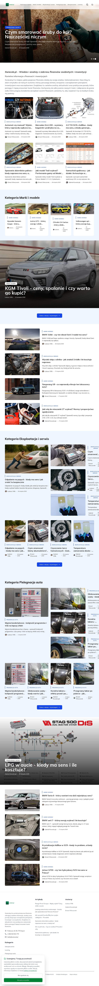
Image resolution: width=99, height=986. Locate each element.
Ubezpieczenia (71, 4)
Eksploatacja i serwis (49, 4)
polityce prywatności (30, 971)
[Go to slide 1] (91, 59)
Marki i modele (37, 4)
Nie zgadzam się (23, 975)
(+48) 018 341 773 (13, 934)
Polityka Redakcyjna (61, 974)
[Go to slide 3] (95, 59)
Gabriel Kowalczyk (11, 48)
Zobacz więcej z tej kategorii (48, 315)
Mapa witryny (73, 974)
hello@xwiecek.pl (12, 937)
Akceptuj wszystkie (23, 980)
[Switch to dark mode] (92, 4)
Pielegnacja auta (61, 4)
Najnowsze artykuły (25, 4)
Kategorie (9, 942)
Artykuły (39, 899)
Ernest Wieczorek (71, 910)
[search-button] (87, 5)
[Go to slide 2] (93, 59)
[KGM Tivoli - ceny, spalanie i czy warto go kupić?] (49, 274)
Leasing (80, 4)
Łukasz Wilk (9, 297)
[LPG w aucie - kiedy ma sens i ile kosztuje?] (49, 751)
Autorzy (68, 899)
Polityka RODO (49, 974)
